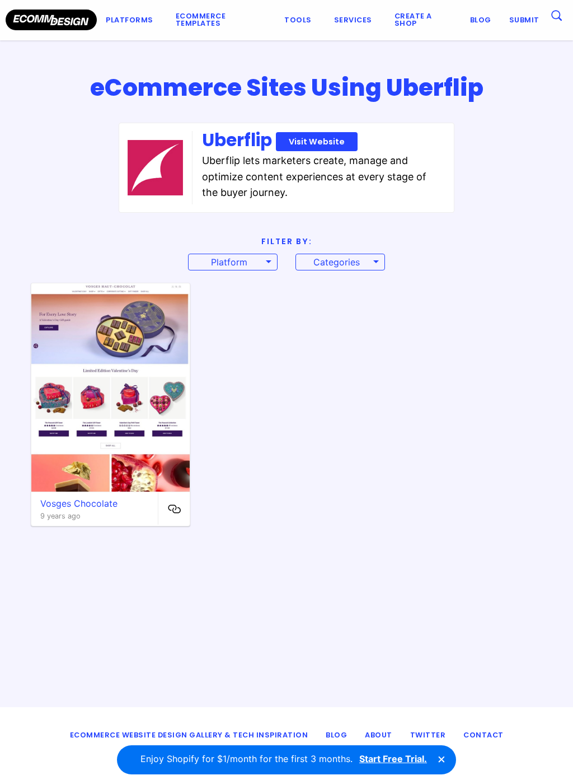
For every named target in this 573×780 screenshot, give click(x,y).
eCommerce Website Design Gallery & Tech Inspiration (189, 735)
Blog (480, 20)
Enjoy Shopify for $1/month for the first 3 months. (283, 758)
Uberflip (273, 140)
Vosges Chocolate (79, 503)
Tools (298, 20)
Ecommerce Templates (201, 19)
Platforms (129, 20)
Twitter (428, 735)
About (378, 735)
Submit (524, 20)
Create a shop (413, 19)
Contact (483, 735)
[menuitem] (132, 20)
